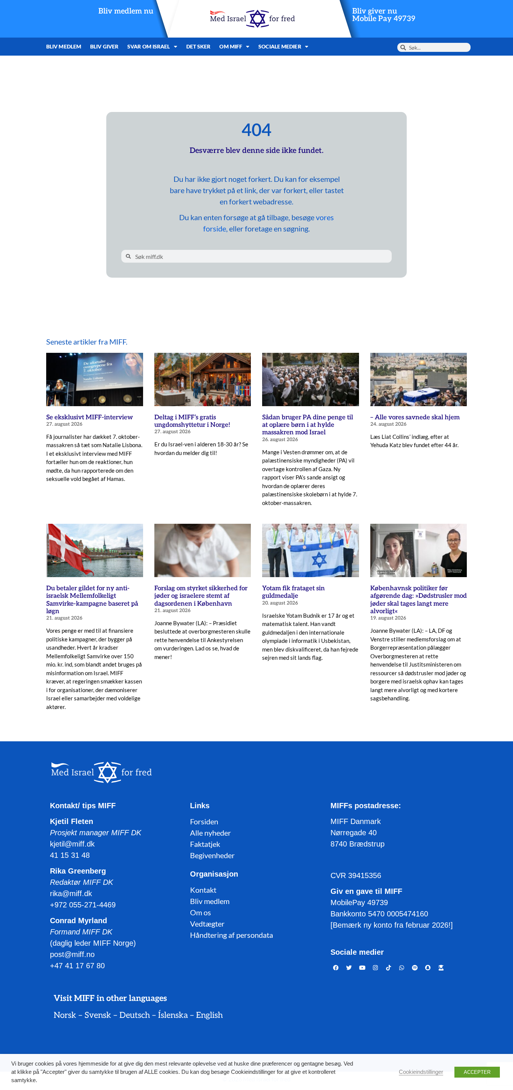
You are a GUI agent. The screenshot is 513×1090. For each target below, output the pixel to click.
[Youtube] (362, 968)
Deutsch (134, 1015)
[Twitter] (349, 968)
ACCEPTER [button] (477, 1072)
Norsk (65, 1015)
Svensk (97, 1015)
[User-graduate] (441, 968)
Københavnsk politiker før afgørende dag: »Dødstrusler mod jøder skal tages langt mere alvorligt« (418, 600)
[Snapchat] (428, 968)
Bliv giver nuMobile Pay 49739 (383, 15)
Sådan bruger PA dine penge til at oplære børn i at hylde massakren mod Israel (307, 425)
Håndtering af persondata (231, 934)
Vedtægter (207, 923)
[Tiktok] (388, 968)
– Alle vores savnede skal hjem (415, 417)
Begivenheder (212, 855)
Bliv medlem (63, 46)
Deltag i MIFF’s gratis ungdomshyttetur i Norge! (192, 421)
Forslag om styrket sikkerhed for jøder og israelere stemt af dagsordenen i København (200, 596)
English (209, 1015)
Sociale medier (279, 46)
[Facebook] (336, 968)
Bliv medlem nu (125, 11)
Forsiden (204, 821)
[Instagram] (375, 968)
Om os (200, 912)
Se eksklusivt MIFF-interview (89, 417)
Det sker (198, 46)
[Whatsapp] (401, 968)
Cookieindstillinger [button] (421, 1072)
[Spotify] (415, 968)
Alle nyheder (210, 832)
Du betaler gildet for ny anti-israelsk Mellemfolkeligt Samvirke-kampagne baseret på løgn (92, 600)
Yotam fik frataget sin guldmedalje (293, 592)
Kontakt (203, 889)
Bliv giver (104, 46)
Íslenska (173, 1015)
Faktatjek (205, 843)
